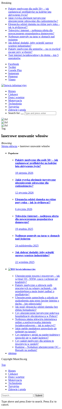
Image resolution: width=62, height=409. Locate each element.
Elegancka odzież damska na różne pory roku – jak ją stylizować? (35, 201)
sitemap (12, 353)
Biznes (12, 91)
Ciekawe (13, 94)
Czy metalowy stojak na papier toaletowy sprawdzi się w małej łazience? (37, 336)
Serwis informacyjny (26, 269)
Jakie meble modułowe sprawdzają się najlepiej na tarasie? (36, 330)
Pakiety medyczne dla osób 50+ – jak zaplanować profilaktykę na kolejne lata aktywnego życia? (29, 11)
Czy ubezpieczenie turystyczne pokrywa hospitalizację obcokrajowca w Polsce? (37, 315)
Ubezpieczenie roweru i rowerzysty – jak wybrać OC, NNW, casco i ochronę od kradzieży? (37, 278)
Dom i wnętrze (16, 97)
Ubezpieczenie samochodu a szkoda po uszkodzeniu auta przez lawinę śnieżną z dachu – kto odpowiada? (37, 300)
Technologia (15, 103)
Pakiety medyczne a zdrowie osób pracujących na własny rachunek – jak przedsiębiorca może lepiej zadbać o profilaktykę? (36, 290)
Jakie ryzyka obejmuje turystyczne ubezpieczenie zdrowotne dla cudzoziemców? (33, 20)
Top (3, 364)
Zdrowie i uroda (17, 109)
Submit (38, 395)
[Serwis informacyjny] (14, 85)
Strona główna (9, 146)
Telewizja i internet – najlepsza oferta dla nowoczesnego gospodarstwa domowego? (31, 32)
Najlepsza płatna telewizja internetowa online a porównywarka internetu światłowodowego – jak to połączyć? (36, 322)
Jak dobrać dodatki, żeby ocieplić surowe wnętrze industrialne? (30, 44)
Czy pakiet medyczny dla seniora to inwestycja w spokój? (34, 342)
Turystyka (13, 106)
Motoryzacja (15, 100)
